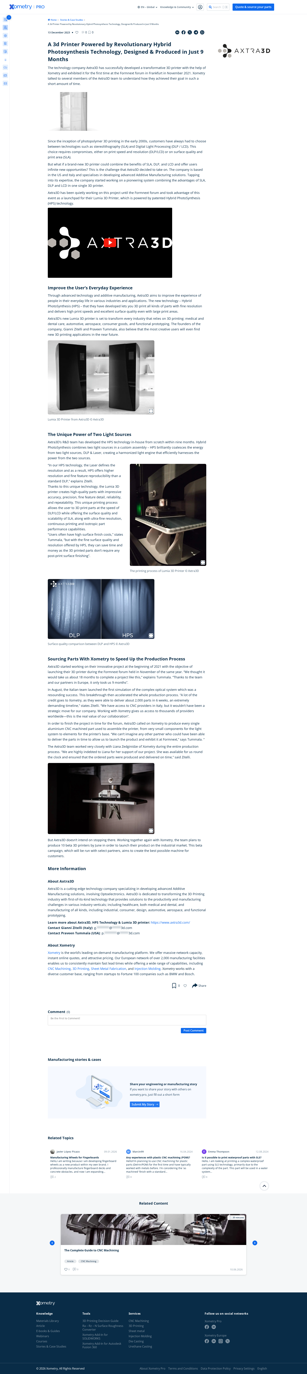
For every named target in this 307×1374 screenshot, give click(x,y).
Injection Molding (147, 968)
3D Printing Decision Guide (100, 1321)
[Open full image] (151, 411)
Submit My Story (143, 1104)
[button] (90, 32)
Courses (41, 1341)
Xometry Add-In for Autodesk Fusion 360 (101, 1345)
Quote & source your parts (253, 7)
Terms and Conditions (183, 1368)
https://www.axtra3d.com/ (170, 922)
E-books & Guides (48, 1331)
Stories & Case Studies (71, 19)
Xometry (54, 952)
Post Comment (194, 1030)
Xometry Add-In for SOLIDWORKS (95, 1336)
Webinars (42, 1336)
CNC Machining (59, 968)
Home (54, 19)
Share (202, 986)
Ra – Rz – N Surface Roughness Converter (102, 1328)
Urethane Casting (140, 1346)
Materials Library (47, 1321)
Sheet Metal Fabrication (108, 968)
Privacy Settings (244, 1368)
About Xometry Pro (152, 1368)
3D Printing (80, 968)
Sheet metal (137, 1331)
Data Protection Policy (216, 1368)
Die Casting (136, 1341)
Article (40, 1326)
